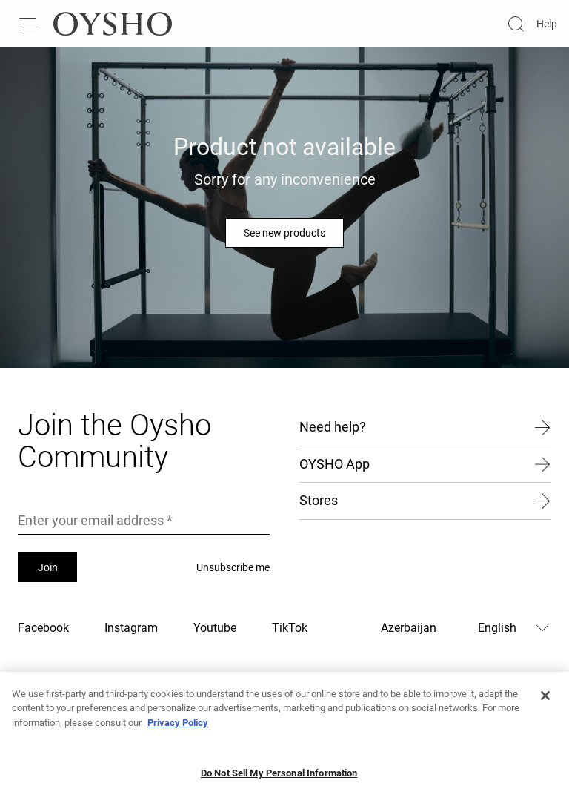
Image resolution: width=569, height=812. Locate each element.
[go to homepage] (112, 23)
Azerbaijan (408, 628)
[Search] (516, 24)
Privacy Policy (177, 722)
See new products (284, 233)
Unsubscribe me (233, 567)
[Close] (545, 695)
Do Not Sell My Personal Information (279, 773)
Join (48, 567)
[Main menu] (29, 24)
